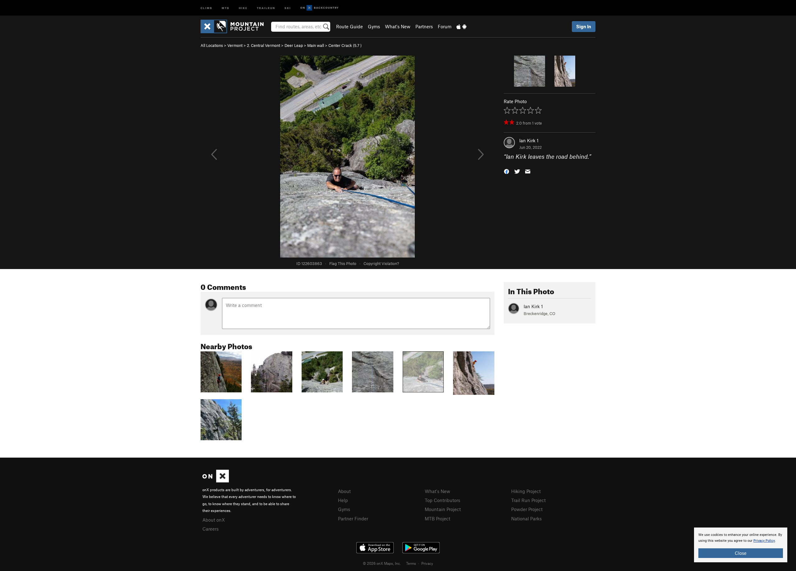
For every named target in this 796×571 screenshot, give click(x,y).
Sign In (583, 26)
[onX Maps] (215, 480)
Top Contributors (442, 500)
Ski (288, 8)
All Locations (212, 45)
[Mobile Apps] (461, 26)
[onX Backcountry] (319, 8)
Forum (444, 26)
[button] (506, 171)
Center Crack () (345, 45)
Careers (210, 529)
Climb (206, 8)
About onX (213, 520)
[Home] (235, 26)
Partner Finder (353, 518)
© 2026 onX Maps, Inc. (382, 563)
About (344, 491)
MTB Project (437, 518)
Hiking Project (526, 491)
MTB (225, 8)
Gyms (374, 26)
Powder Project (527, 509)
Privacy (427, 563)
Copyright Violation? (381, 263)
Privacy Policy (764, 541)
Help (343, 500)
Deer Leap (294, 45)
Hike (243, 8)
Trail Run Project (528, 500)
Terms (411, 563)
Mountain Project (443, 509)
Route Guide (349, 26)
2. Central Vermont (263, 45)
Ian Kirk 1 (529, 140)
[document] (740, 545)
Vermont (235, 45)
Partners (424, 26)
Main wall (315, 45)
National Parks (526, 518)
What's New (397, 26)
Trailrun (266, 8)
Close (741, 553)
